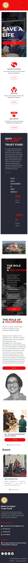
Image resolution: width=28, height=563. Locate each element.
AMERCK (11, 561)
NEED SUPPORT (14, 119)
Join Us (14, 77)
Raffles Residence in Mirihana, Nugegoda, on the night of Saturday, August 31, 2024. (14, 483)
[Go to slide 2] (11, 489)
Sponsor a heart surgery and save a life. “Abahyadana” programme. (14, 96)
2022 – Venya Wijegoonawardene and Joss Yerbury (14, 435)
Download (14, 127)
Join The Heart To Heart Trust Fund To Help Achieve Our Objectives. (14, 72)
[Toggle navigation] (24, 5)
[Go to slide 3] (12, 489)
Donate (14, 43)
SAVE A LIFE (14, 93)
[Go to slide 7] (17, 489)
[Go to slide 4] (13, 489)
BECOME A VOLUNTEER (14, 69)
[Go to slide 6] (16, 489)
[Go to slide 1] (9, 489)
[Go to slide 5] (15, 489)
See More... (8, 172)
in (9, 553)
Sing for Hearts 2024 (10, 479)
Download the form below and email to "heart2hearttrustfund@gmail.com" (14, 122)
